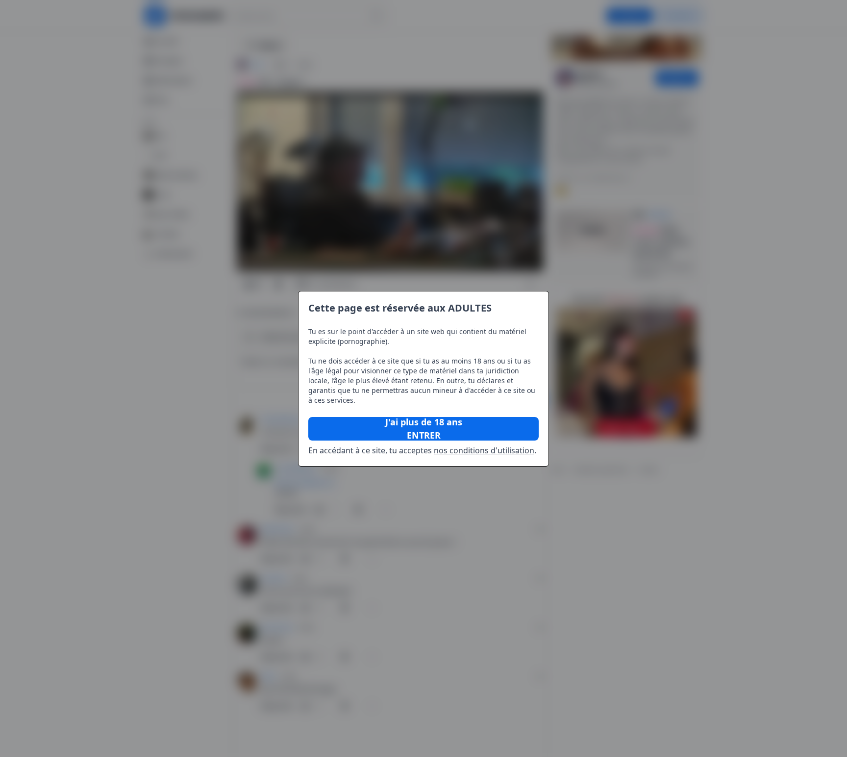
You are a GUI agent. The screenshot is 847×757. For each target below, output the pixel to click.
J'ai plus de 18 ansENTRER (423, 429)
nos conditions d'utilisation (484, 450)
